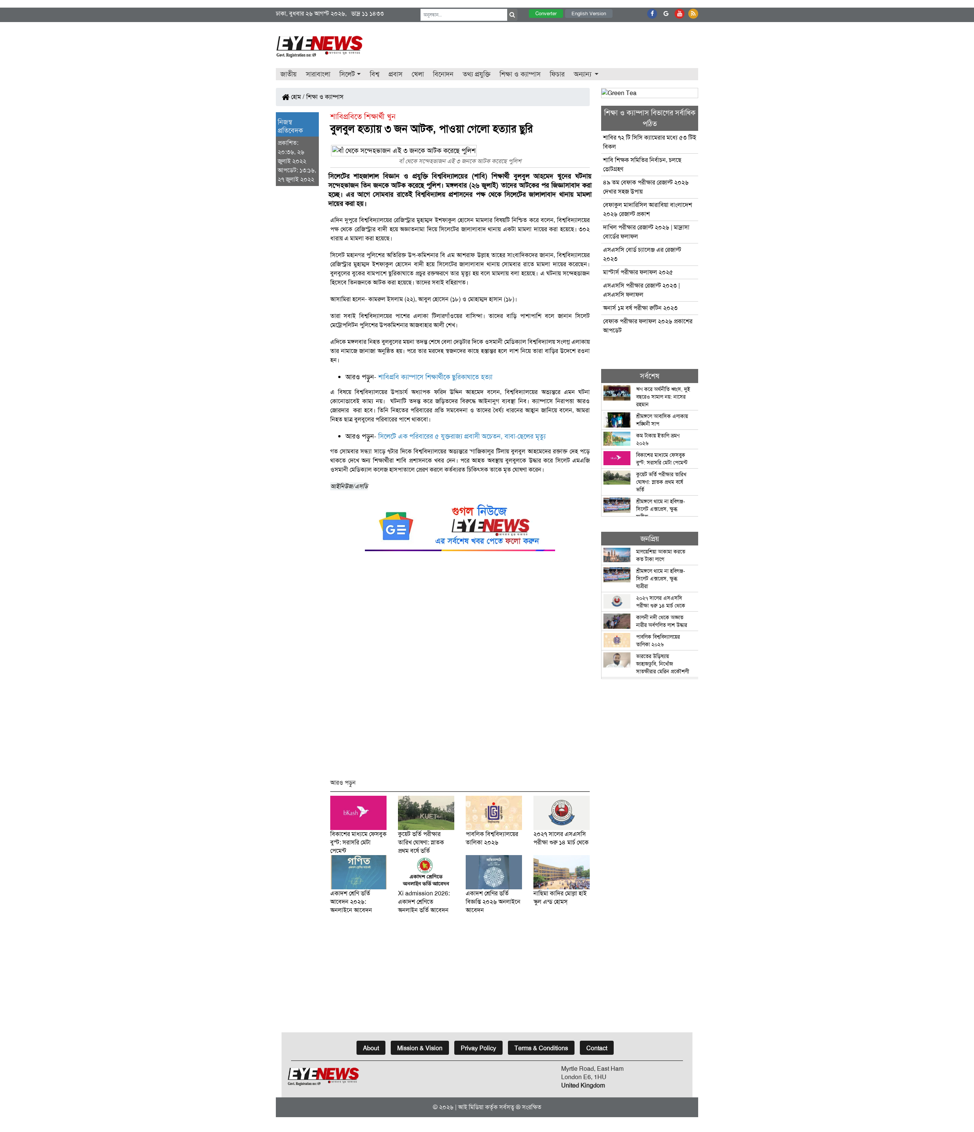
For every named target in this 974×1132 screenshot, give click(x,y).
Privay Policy (478, 1048)
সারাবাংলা (318, 74)
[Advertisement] (460, 668)
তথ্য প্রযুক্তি (476, 74)
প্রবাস (395, 74)
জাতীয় (288, 74)
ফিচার (557, 74)
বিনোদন (443, 74)
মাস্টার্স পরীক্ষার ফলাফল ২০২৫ (638, 272)
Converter (546, 13)
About (371, 1048)
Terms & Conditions (541, 1048)
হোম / (297, 97)
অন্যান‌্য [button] (583, 74)
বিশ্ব (374, 74)
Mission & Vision (419, 1048)
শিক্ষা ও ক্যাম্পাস (520, 74)
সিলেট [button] (347, 74)
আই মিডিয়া (471, 1107)
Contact (596, 1048)
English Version (588, 13)
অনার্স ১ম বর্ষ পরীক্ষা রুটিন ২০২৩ (640, 308)
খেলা (418, 74)
